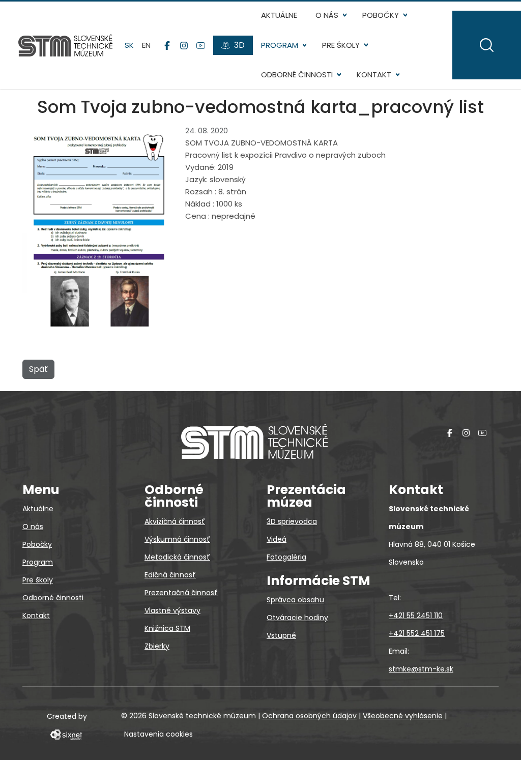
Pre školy (341, 45)
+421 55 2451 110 (416, 615)
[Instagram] (184, 45)
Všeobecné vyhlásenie (403, 716)
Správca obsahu (295, 600)
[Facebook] (167, 45)
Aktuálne (279, 15)
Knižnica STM (167, 628)
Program (279, 45)
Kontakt (374, 74)
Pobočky (380, 15)
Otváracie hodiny (297, 617)
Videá (276, 539)
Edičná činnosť (170, 575)
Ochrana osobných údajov (309, 716)
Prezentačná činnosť (181, 593)
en (146, 45)
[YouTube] (200, 45)
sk (129, 45)
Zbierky (156, 646)
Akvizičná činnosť (174, 521)
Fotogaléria (286, 557)
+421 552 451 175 (417, 633)
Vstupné (281, 635)
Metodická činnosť (177, 557)
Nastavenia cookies (158, 734)
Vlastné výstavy (172, 610)
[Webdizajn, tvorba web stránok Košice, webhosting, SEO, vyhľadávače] (65, 734)
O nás (326, 15)
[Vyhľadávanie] (486, 45)
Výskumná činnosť (177, 539)
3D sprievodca (292, 521)
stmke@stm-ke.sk (421, 669)
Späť (38, 369)
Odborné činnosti (297, 74)
